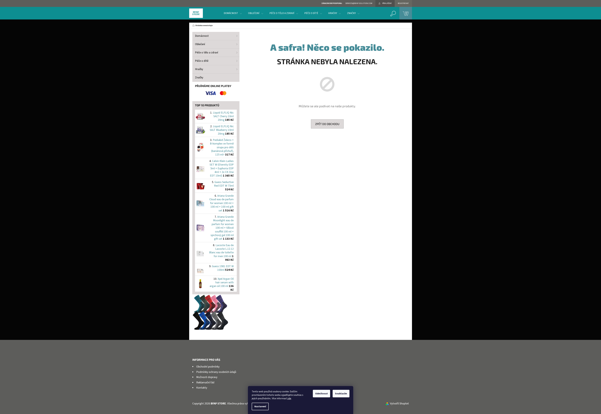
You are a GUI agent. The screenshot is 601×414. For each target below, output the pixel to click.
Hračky (199, 69)
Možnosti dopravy (206, 377)
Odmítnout (321, 393)
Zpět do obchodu (327, 124)
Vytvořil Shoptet (399, 404)
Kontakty (201, 388)
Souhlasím (341, 393)
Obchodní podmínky (208, 367)
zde (289, 398)
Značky (199, 77)
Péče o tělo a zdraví (206, 52)
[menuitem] (233, 13)
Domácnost (202, 36)
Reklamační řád (205, 382)
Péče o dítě (201, 61)
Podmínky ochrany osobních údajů (216, 372)
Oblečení (200, 44)
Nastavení (260, 406)
